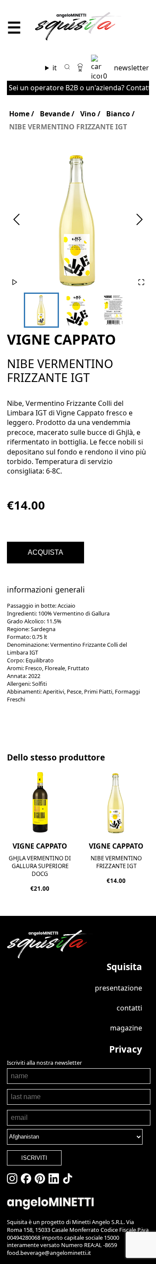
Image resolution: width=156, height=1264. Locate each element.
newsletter (131, 67)
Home (19, 113)
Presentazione (118, 988)
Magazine (126, 1028)
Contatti (129, 1008)
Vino (88, 113)
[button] (78, 220)
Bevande (55, 113)
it (54, 67)
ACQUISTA (45, 552)
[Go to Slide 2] (77, 310)
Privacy (125, 1049)
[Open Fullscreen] (141, 282)
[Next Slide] (139, 220)
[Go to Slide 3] (113, 310)
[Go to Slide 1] (41, 310)
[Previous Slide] (16, 220)
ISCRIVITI (34, 1158)
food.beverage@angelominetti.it (49, 1253)
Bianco (118, 113)
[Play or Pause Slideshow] (15, 282)
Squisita (124, 967)
